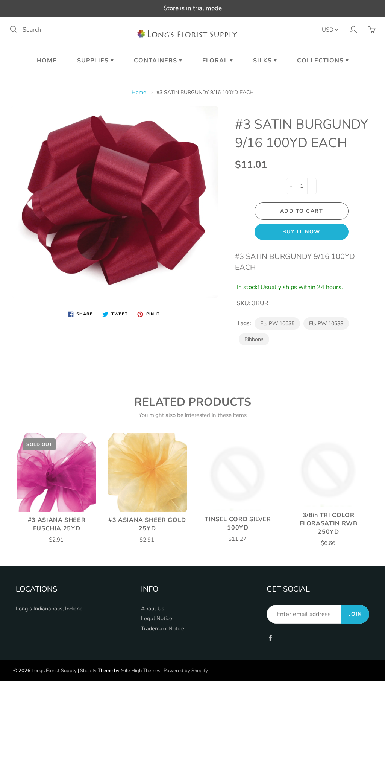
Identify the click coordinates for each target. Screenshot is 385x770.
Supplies (94, 60)
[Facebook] (270, 637)
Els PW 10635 (277, 323)
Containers (156, 60)
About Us (152, 608)
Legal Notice (156, 618)
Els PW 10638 (326, 323)
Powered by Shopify (186, 670)
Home (47, 60)
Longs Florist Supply (54, 670)
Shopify (88, 670)
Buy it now (301, 231)
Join (355, 614)
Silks (263, 60)
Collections (321, 60)
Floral (216, 60)
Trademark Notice (162, 628)
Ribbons (254, 339)
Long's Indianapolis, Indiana (49, 608)
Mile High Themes (140, 670)
